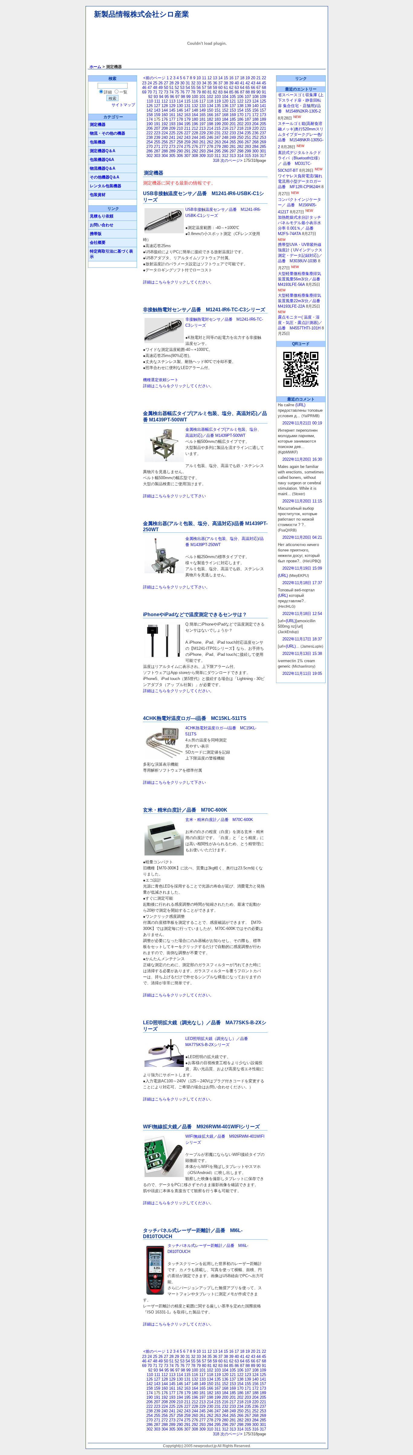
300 (255, 151)
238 (149, 137)
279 (217, 146)
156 (255, 110)
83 (220, 92)
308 (195, 155)
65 (248, 87)
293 (202, 151)
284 (255, 146)
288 (164, 151)
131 (187, 105)
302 (149, 155)
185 (232, 119)
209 (172, 128)
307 (187, 155)
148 (195, 110)
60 (220, 87)
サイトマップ (123, 105)
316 (255, 155)
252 (255, 137)
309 (202, 155)
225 (172, 133)
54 (188, 87)
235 (248, 133)
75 (177, 92)
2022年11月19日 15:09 (302, 568)
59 (215, 87)
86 (237, 92)
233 (232, 133)
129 (172, 105)
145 (172, 110)
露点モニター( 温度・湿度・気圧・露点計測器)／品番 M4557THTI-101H (300, 322)
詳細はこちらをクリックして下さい (174, 496)
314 (240, 155)
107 (248, 96)
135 (217, 105)
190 (149, 124)
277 (202, 146)
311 (217, 155)
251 (248, 137)
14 (220, 78)
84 (226, 92)
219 (248, 128)
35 (209, 83)
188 (255, 119)
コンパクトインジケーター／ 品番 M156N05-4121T (299, 205)
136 (225, 105)
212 (195, 128)
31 (188, 83)
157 (263, 110)
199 (217, 124)
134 (210, 105)
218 (240, 128)
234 (240, 133)
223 (157, 133)
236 (255, 133)
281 (232, 146)
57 (204, 87)
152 (225, 110)
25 (155, 83)
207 (157, 128)
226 (180, 133)
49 (160, 87)
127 (157, 105)
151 (217, 110)
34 (204, 83)
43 (253, 83)
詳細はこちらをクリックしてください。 (178, 282)
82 (215, 92)
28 (171, 83)
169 (232, 115)
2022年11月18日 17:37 (302, 582)
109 (263, 96)
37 (220, 83)
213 (202, 128)
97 (177, 96)
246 (210, 137)
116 (195, 101)
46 (144, 87)
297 (232, 151)
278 (210, 146)
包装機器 (98, 142)
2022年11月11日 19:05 (302, 673)
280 (225, 146)
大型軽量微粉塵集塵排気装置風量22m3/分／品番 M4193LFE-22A (301, 301)
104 (225, 96)
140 (255, 105)
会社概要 (98, 242)
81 (209, 92)
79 (199, 92)
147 (187, 110)
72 (160, 92)
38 (226, 83)
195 (187, 124)
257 (172, 142)
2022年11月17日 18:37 (302, 639)
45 (264, 83)
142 (149, 110)
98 (183, 96)
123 (248, 101)
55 (193, 87)
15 (226, 78)
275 (187, 146)
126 (149, 105)
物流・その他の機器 (107, 133)
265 (232, 142)
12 (209, 78)
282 (240, 146)
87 (242, 92)
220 (255, 128)
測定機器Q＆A (102, 151)
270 (149, 146)
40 (237, 83)
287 (157, 151)
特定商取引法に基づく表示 (111, 254)
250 (240, 137)
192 (164, 124)
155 (248, 110)
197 (202, 124)
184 (225, 119)
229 (202, 133)
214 (210, 128)
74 (171, 92)
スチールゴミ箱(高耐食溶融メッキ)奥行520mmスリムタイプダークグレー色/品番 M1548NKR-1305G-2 (301, 135)
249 (232, 137)
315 (248, 155)
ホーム (95, 66)
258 (180, 142)
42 (248, 83)
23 (144, 83)
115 (187, 101)
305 (172, 155)
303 (157, 155)
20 (253, 78)
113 (172, 101)
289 (172, 151)
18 (242, 78)
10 (199, 78)
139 (248, 105)
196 (195, 124)
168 (225, 115)
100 (195, 96)
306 (180, 155)
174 (149, 119)
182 (210, 119)
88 (248, 92)
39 (231, 83)
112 (164, 101)
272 (164, 146)
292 (195, 151)
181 (202, 119)
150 (210, 110)
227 (187, 133)
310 (210, 155)
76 (182, 92)
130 (180, 105)
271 (157, 146)
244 (195, 137)
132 (195, 105)
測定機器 (98, 124)
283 (248, 146)
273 (172, 146)
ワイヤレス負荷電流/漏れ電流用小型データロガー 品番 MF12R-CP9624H (300, 181)
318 (216, 160)
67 (258, 87)
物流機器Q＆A (102, 168)
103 (217, 96)
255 (157, 142)
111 (157, 101)
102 (210, 96)
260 (195, 142)
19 (248, 78)
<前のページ (154, 78)
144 (164, 110)
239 (157, 137)
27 (166, 83)
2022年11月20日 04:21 (302, 537)
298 (240, 151)
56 (199, 87)
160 (164, 115)
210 (180, 128)
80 (204, 92)
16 (231, 78)
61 (226, 87)
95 (166, 96)
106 (240, 96)
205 (263, 124)
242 (180, 137)
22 (264, 78)
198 (210, 124)
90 (258, 92)
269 (263, 142)
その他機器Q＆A (104, 177)
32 (193, 83)
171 (248, 115)
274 (180, 146)
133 (202, 105)
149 (202, 110)
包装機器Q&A (102, 159)
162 (180, 115)
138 (240, 105)
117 (202, 101)
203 (248, 124)
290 (180, 151)
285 (263, 146)
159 (157, 115)
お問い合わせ (101, 225)
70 (150, 92)
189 (263, 119)
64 (242, 87)
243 (187, 137)
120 (225, 101)
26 (160, 83)
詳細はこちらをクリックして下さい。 (176, 587)
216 (225, 128)
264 (225, 142)
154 (240, 110)
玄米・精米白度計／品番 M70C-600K (219, 819)
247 (217, 137)
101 (202, 96)
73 (166, 92)
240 (164, 137)
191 (157, 124)
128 (164, 105)
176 (164, 119)
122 (240, 101)
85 (231, 92)
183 (217, 119)
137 (232, 105)
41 (242, 83)
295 (217, 151)
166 (210, 115)
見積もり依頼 (101, 216)
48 (155, 87)
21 (258, 78)
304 (164, 155)
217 (232, 128)
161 (172, 115)
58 (209, 87)
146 (180, 110)
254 (149, 142)
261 (202, 142)
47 (150, 87)
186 (240, 119)
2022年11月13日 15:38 (302, 653)
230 (210, 133)
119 (217, 101)
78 (193, 92)
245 (202, 137)
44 (258, 83)
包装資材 (98, 194)
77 (188, 92)
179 (187, 119)
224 (164, 133)
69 (144, 92)
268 (255, 142)
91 (264, 92)
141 (263, 105)
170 (240, 115)
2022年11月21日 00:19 (302, 423)
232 (225, 133)
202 (240, 124)
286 (149, 151)
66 (253, 87)
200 (225, 124)
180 (195, 119)
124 (255, 101)
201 (232, 124)
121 (232, 101)
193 (172, 124)
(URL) (300, 405)
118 (210, 101)
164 (195, 115)
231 (217, 133)
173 (263, 115)
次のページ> (231, 160)
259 (187, 142)
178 (180, 119)
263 (217, 142)
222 (149, 133)
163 (187, 115)
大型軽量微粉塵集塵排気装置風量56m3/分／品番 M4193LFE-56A (301, 279)
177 (172, 119)
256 (164, 142)
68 (264, 87)
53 (182, 87)
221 (263, 128)
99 (188, 96)
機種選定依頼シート (160, 380)
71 (155, 92)
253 (263, 137)
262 (210, 142)
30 (182, 83)
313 (232, 155)
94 (161, 96)
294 (210, 151)
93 (156, 96)
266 (240, 142)
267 (248, 142)
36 (215, 83)
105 (232, 96)
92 (150, 96)
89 (253, 92)
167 (217, 115)
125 (263, 101)
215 (217, 128)
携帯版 (96, 233)
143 (157, 110)
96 (172, 96)
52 (177, 87)
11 (204, 78)
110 (150, 101)
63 (237, 87)
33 (199, 83)
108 (255, 96)
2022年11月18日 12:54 (302, 613)
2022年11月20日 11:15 (302, 501)
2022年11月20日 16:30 (302, 459)
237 (263, 133)
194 (180, 124)
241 (172, 137)
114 (180, 101)
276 (195, 146)
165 (202, 115)
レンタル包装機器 (105, 186)
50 (166, 87)
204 (255, 124)
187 (248, 119)
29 (177, 83)
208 (164, 128)
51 (171, 87)
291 (187, 151)
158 (149, 115)
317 (263, 155)
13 (215, 78)
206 (149, 128)
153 (232, 110)
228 (195, 133)
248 (225, 137)
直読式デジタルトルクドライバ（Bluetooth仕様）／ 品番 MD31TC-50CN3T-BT (300, 161)
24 (150, 83)
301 (263, 151)
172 (255, 115)
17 (237, 78)
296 (225, 151)
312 (225, 155)
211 (187, 128)
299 (248, 151)
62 (231, 87)
